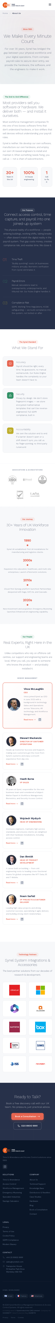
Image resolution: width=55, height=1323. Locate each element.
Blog (31, 1205)
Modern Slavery (9, 1244)
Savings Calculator (11, 1201)
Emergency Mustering (12, 1192)
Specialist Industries (11, 1197)
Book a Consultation (25, 1116)
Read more (28, 720)
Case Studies (35, 1197)
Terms (13, 1317)
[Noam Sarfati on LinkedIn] (22, 919)
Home (5, 13)
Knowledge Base (37, 1188)
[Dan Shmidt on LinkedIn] (22, 883)
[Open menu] (50, 4)
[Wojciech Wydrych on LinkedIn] (22, 843)
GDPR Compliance (11, 1240)
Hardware (34, 1201)
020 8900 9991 (29, 1125)
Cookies (21, 1317)
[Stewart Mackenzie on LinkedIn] (22, 764)
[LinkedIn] (5, 1166)
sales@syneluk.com (14, 1262)
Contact (33, 1214)
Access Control (9, 1184)
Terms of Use (8, 1231)
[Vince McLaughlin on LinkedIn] (40, 719)
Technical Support (38, 1184)
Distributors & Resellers (40, 1192)
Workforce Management (13, 1188)
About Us (34, 1179)
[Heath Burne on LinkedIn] (22, 804)
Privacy (6, 1227)
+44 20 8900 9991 (14, 1257)
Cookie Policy (9, 1236)
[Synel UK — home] (13, 5)
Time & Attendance (11, 1179)
